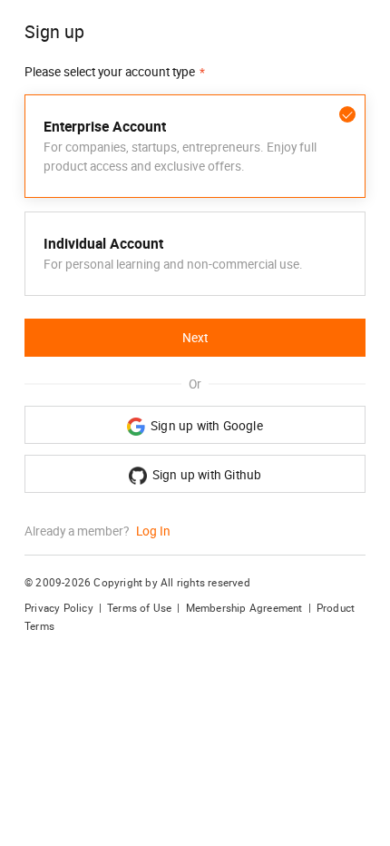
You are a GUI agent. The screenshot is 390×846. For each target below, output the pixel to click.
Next (195, 337)
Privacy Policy (58, 608)
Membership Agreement (244, 608)
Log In (153, 531)
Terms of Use (139, 608)
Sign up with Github (207, 474)
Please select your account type (109, 71)
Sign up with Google (207, 425)
